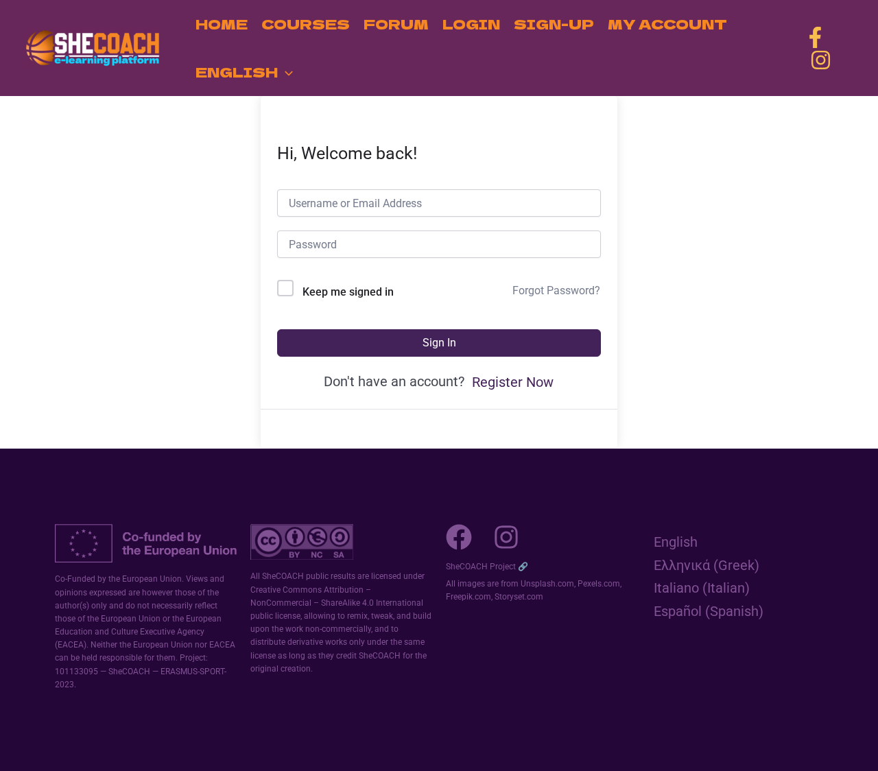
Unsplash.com (547, 584)
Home (221, 24)
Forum (396, 24)
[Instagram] (820, 60)
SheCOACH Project (481, 566)
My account (667, 24)
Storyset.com (519, 597)
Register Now (513, 382)
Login (471, 24)
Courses (305, 24)
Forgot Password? (556, 290)
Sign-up (554, 24)
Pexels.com (599, 584)
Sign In (439, 342)
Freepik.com (468, 597)
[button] (285, 72)
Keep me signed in (348, 291)
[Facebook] (815, 37)
